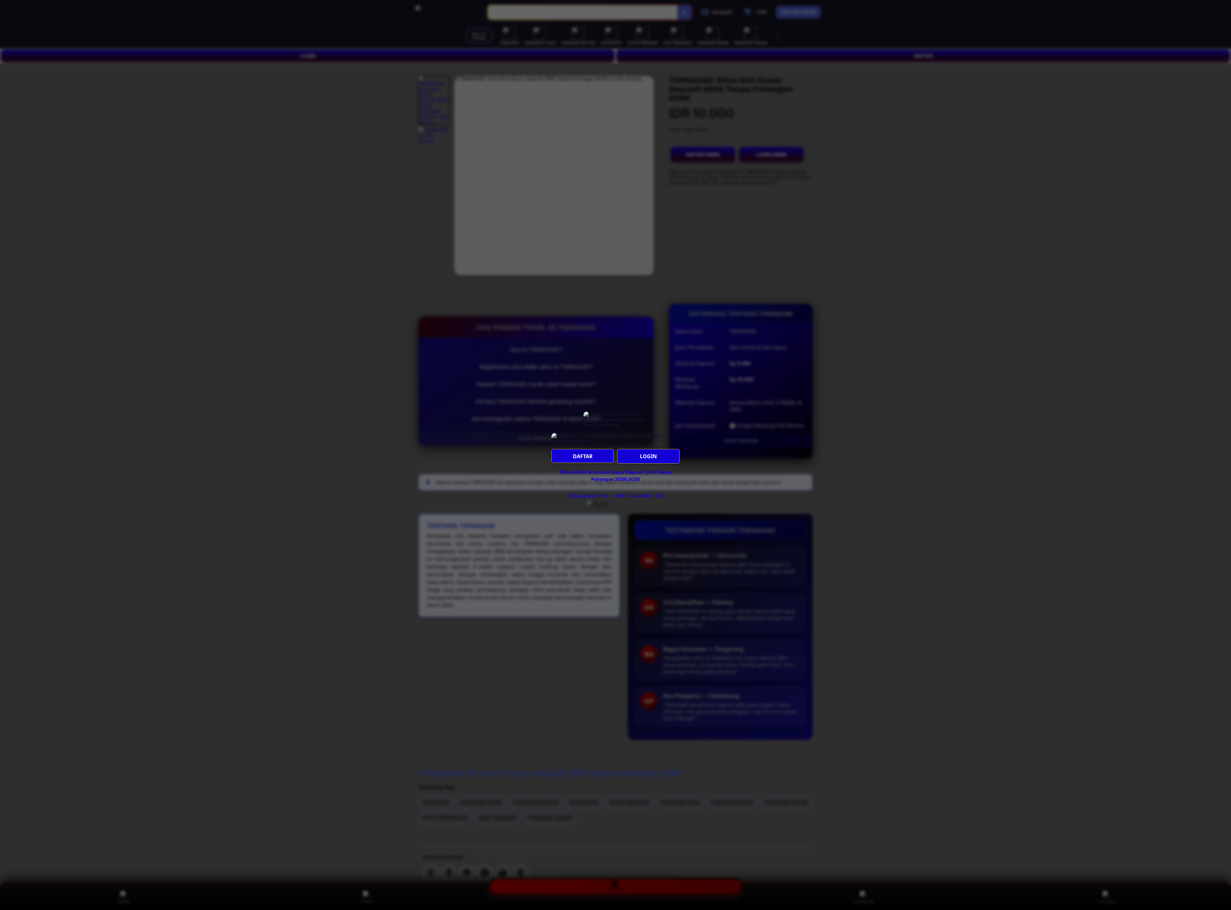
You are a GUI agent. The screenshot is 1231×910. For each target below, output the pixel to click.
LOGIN (648, 456)
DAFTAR (583, 456)
